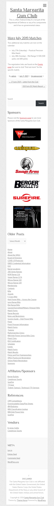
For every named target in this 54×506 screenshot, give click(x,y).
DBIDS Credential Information (19, 263)
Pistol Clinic (12, 338)
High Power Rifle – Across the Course (22, 299)
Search (10, 99)
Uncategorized (36, 76)
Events (10, 347)
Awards (10, 294)
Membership (12, 285)
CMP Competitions (15, 401)
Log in (10, 450)
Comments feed (14, 458)
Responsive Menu (44, 5)
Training (11, 330)
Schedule (11, 344)
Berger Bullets (13, 376)
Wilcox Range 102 (15, 280)
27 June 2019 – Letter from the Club (23, 82)
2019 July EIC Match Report (33, 86)
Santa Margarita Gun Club (27, 12)
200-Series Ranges (15, 272)
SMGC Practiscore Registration (19, 358)
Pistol (10, 322)
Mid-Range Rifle (14, 305)
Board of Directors (15, 258)
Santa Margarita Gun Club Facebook (27, 474)
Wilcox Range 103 (15, 283)
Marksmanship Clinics (16, 333)
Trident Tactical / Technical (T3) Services (23, 388)
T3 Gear (11, 385)
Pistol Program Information (18, 324)
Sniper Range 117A (15, 277)
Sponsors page (25, 118)
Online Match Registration (17, 360)
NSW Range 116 (14, 274)
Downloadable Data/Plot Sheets (20, 404)
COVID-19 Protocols (15, 260)
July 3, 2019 (24, 76)
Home (10, 249)
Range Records (13, 313)
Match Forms (13, 310)
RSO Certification (14, 341)
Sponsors (11, 363)
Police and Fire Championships (19, 355)
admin (13, 76)
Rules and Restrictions (16, 316)
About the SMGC (14, 255)
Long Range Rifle (14, 302)
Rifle (9, 291)
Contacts (11, 288)
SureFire (11, 382)
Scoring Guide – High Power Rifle (20, 319)
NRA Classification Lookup (18, 409)
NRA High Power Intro (16, 412)
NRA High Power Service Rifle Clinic (21, 335)
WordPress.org (13, 462)
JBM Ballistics (13, 406)
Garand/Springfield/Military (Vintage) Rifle (24, 308)
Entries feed (12, 454)
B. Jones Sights (13, 428)
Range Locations (14, 269)
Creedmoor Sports (15, 379)
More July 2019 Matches (25, 38)
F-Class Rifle (12, 297)
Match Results (13, 352)
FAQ (9, 266)
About (10, 252)
